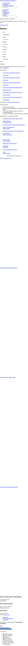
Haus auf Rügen (6, 94)
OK (1, 626)
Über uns (5, 11)
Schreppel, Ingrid (4, 25)
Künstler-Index (6, 12)
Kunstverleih (6, 9)
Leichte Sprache (6, 3)
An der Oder (6, 75)
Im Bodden (5, 80)
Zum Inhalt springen (4, 627)
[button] (16, 7)
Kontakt (5, 14)
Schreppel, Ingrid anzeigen (13, 102)
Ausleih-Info (6, 13)
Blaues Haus (6, 85)
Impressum (5, 4)
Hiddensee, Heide (7, 90)
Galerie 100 (6, 614)
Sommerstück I (6, 99)
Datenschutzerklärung (8, 5)
